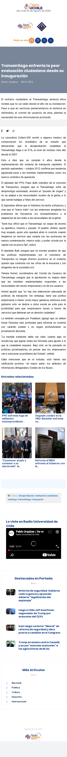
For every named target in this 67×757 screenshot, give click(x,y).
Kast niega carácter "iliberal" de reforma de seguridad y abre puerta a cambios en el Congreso (39, 629)
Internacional (19, 701)
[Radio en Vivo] (31, 40)
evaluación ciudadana (46, 495)
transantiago (24, 499)
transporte (37, 499)
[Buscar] (44, 40)
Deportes (17, 697)
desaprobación (26, 495)
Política (16, 687)
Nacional (16, 683)
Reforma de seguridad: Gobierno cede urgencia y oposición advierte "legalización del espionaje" (39, 595)
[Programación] (38, 40)
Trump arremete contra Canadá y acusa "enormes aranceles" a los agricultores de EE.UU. (39, 645)
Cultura (16, 692)
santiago (12, 499)
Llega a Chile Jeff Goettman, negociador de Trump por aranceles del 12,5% (36, 613)
